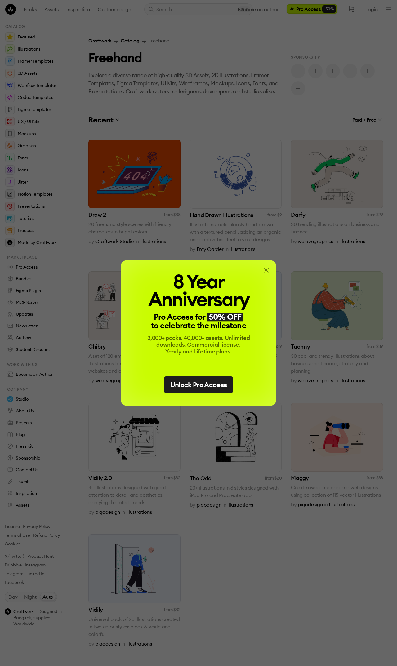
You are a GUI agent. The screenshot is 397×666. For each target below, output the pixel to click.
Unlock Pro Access (198, 384)
